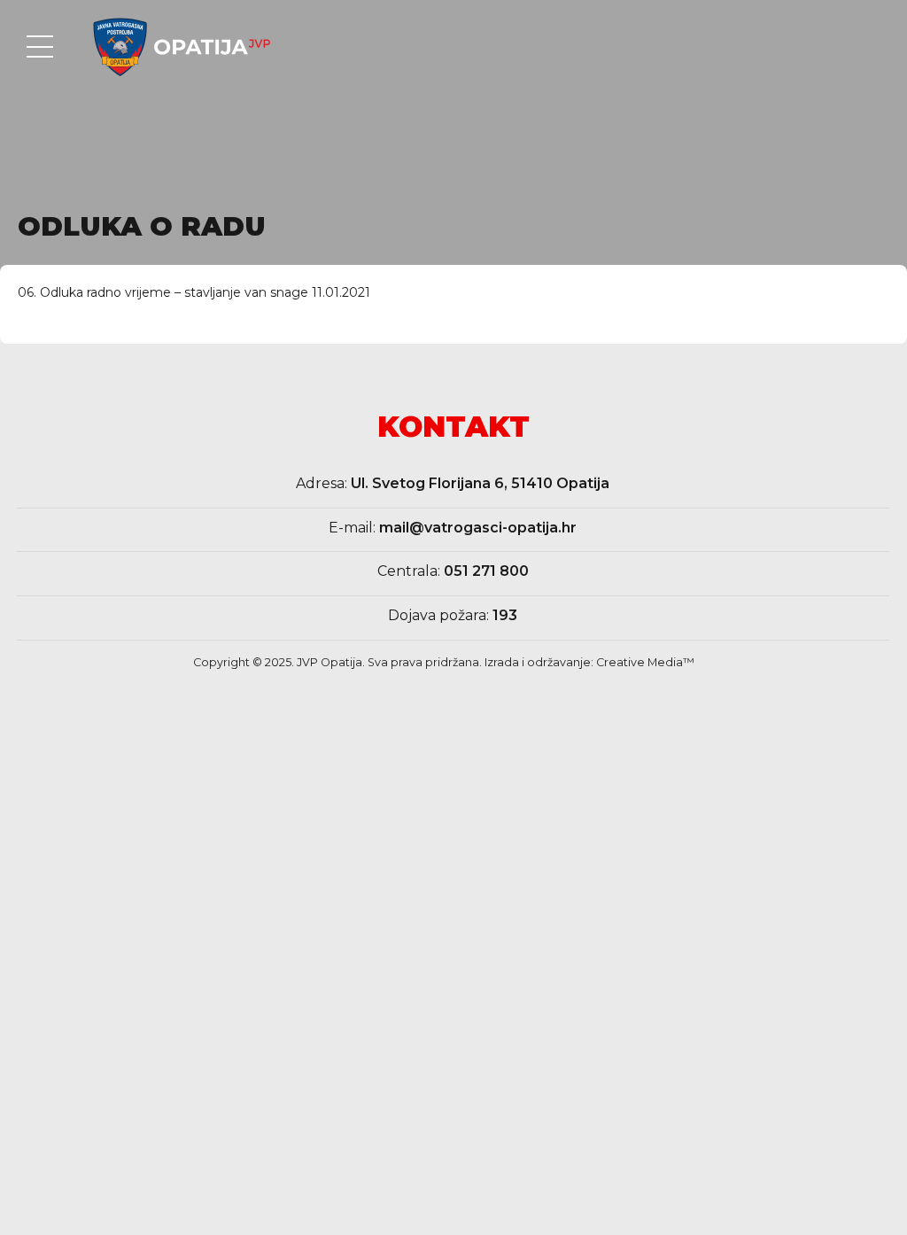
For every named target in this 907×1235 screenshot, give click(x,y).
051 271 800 (486, 571)
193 (504, 615)
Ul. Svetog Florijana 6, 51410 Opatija (480, 483)
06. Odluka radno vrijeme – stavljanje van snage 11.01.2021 (194, 292)
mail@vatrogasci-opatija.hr (478, 527)
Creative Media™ (645, 662)
